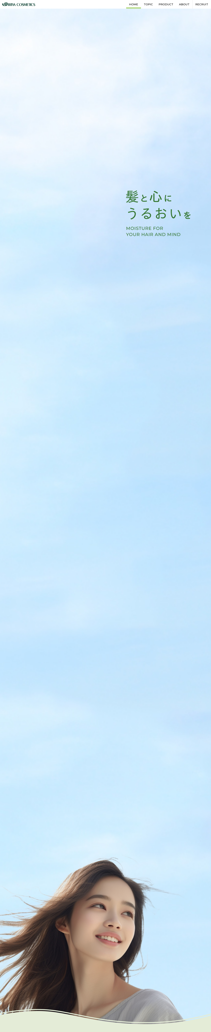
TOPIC (148, 4)
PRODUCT (166, 4)
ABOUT (184, 4)
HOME (133, 4)
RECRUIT (201, 4)
